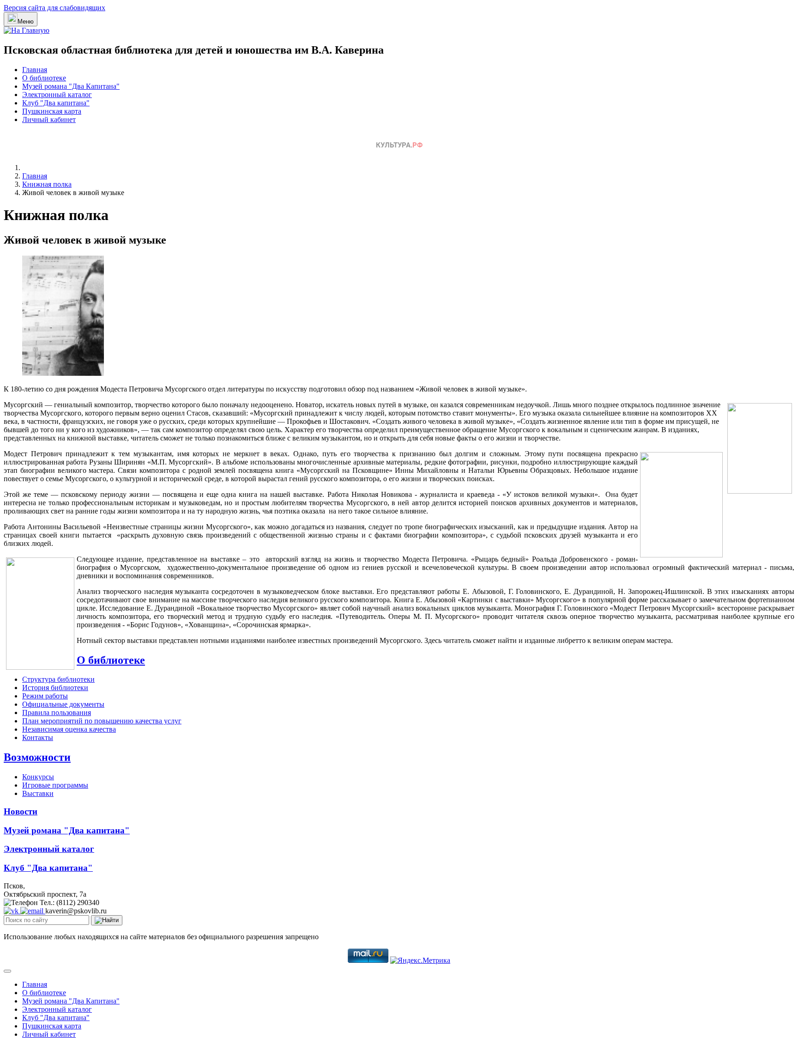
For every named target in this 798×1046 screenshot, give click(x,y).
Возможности (37, 757)
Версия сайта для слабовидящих (54, 8)
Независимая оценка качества (69, 729)
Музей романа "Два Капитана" (71, 86)
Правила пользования (56, 712)
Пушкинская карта (51, 111)
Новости (20, 811)
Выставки (38, 793)
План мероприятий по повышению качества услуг (101, 721)
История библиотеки (55, 687)
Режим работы (45, 696)
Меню (26, 21)
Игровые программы (55, 785)
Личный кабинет (49, 119)
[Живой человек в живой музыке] (63, 373)
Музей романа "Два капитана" (67, 830)
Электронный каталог (57, 94)
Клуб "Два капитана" (56, 103)
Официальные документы (63, 704)
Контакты (37, 737)
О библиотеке (44, 78)
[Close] (7, 971)
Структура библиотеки (58, 679)
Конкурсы (38, 777)
